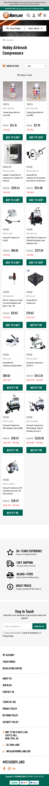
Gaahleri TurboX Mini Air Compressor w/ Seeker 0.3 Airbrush (13, 173)
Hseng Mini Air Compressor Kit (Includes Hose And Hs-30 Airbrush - (36, 173)
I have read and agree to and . (22, 634)
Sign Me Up (39, 626)
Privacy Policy (8, 636)
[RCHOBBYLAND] (13, 15)
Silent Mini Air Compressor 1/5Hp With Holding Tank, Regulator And (36, 236)
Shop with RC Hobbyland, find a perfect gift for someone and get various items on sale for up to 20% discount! (24, 3)
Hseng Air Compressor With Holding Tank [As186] (13, 422)
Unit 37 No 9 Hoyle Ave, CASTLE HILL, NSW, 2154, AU (16, 735)
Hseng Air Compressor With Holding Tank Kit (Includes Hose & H (34, 424)
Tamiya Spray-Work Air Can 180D (34, 109)
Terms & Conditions (30, 632)
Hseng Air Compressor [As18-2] (34, 360)
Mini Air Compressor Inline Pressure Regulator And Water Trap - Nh (12, 298)
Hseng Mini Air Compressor (31, 297)
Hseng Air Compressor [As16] (11, 235)
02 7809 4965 (12, 744)
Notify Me (36, 325)
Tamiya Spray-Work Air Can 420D (11, 109)
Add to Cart (13, 137)
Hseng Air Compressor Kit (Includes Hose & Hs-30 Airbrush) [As (12, 486)
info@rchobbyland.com (18, 751)
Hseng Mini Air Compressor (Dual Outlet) (12, 360)
